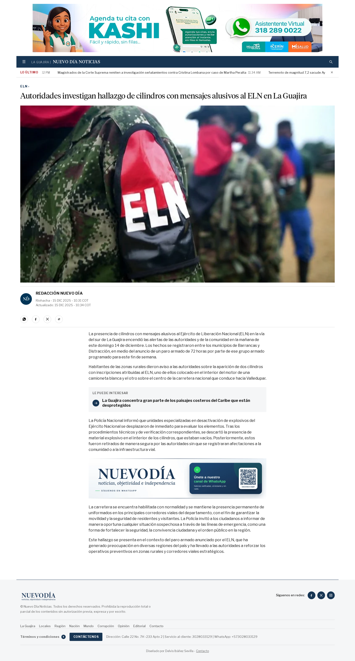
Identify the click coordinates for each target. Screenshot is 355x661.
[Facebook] (311, 595)
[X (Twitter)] (321, 595)
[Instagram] (331, 595)
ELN (24, 86)
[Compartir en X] (47, 319)
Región (60, 626)
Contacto (156, 626)
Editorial (139, 626)
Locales (45, 626)
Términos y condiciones (42, 637)
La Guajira (27, 626)
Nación (74, 626)
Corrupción (106, 626)
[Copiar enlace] (59, 319)
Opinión (123, 626)
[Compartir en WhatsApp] (24, 319)
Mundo (89, 626)
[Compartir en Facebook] (36, 319)
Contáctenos (86, 637)
